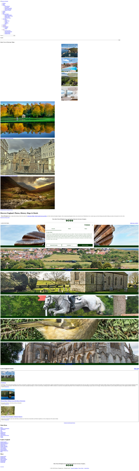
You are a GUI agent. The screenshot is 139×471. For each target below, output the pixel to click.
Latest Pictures (7, 6)
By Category (7, 7)
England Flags (2, 461)
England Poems (7, 33)
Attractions (4, 18)
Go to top (2, 466)
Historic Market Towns (4, 442)
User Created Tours (8, 9)
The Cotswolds (3, 447)
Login (1, 431)
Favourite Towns (8, 17)
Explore (4, 12)
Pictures (4, 5)
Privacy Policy (81, 468)
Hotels (6, 28)
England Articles (7, 30)
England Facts (2, 457)
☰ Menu (4, 3)
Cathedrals (6, 22)
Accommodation (5, 26)
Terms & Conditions (74, 468)
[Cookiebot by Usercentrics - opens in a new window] (85, 225)
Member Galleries (8, 10)
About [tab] (86, 228)
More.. (4, 29)
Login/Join (4, 25)
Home (4, 4)
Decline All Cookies (54, 245)
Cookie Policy (86, 468)
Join (1, 430)
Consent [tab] (53, 228)
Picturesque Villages (3, 443)
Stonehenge (3, 382)
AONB (6, 19)
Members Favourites (8, 8)
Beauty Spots (7, 20)
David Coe (7, 386)
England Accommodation (4, 428)
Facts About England (8, 31)
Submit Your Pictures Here (5, 217)
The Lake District (3, 448)
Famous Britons (3, 460)
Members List (2, 433)
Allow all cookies (85, 245)
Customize (69, 245)
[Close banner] (92, 225)
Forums (1, 436)
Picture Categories (3, 449)
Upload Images (3, 432)
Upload (4, 11)
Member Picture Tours (4, 450)
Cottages (6, 27)
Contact (1, 437)
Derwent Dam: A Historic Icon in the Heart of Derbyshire (13, 400)
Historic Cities (7, 16)
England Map (2, 462)
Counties (4, 24)
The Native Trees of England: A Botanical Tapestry (11, 416)
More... (6, 23)
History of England (3, 459)
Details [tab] (69, 228)
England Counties (3, 441)
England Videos (7, 32)
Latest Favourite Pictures (4, 435)
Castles (6, 21)
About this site (2, 429)
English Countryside (3, 446)
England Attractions (3, 445)
